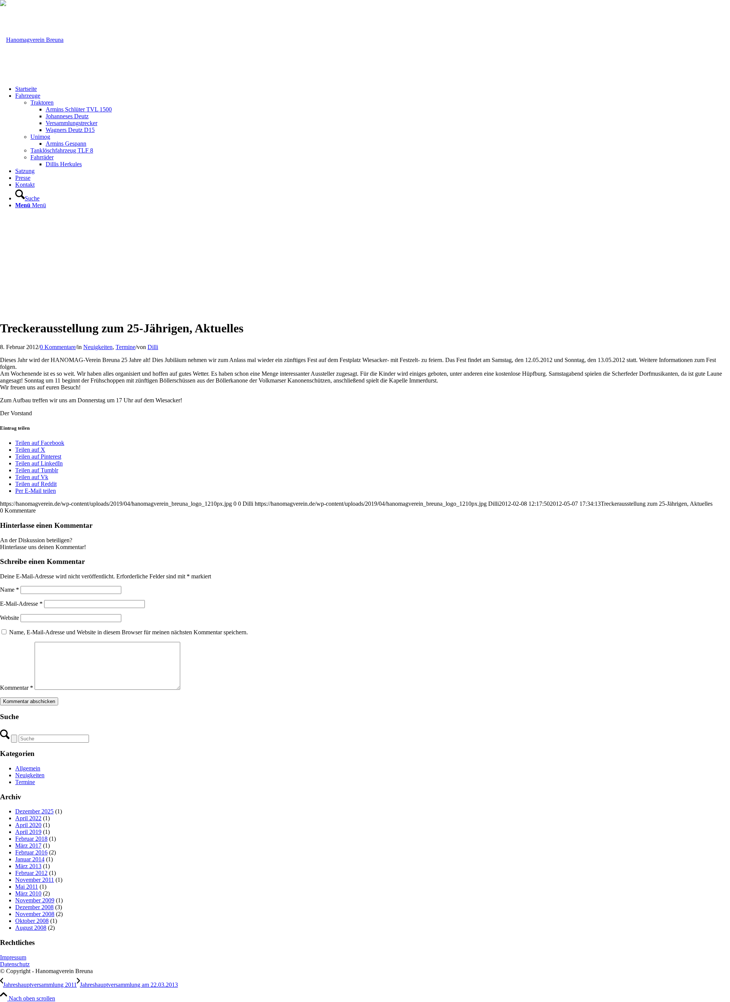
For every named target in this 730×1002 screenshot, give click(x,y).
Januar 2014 (29, 859)
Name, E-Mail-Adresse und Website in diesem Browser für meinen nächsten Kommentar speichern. (128, 632)
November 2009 (34, 900)
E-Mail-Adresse (21, 603)
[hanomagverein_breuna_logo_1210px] (31, 40)
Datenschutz (15, 964)
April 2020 (28, 825)
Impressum (13, 957)
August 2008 (30, 927)
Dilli (153, 347)
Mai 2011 (26, 886)
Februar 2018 (31, 838)
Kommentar (16, 687)
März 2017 (28, 845)
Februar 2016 (31, 852)
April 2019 (28, 832)
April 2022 (28, 818)
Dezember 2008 (34, 907)
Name (9, 589)
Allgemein (27, 768)
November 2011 (34, 880)
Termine (125, 347)
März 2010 (28, 893)
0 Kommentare (58, 347)
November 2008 (34, 914)
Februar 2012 (31, 873)
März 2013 (28, 866)
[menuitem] (372, 89)
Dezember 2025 (34, 811)
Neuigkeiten (98, 347)
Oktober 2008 (32, 921)
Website (9, 618)
